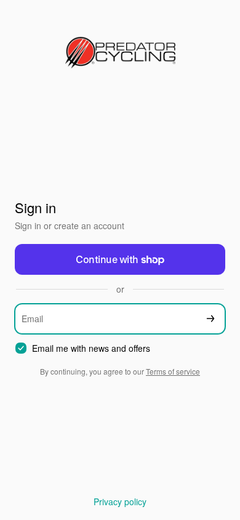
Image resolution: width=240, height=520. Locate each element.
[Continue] (210, 319)
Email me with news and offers (91, 348)
